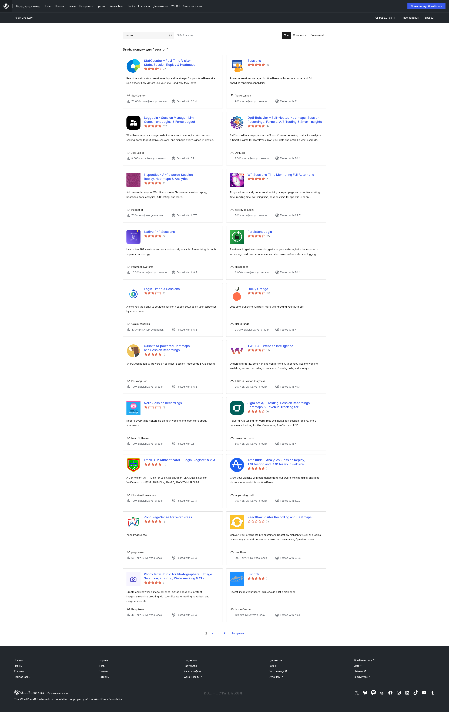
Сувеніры (276, 676)
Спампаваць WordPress (426, 6)
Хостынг (19, 671)
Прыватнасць (22, 676)
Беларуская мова (58, 693)
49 (225, 633)
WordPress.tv (193, 676)
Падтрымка (190, 665)
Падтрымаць (278, 671)
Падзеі (273, 665)
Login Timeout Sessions (162, 289)
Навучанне (190, 660)
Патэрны (104, 676)
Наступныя (237, 633)
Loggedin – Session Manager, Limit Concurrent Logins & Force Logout (170, 120)
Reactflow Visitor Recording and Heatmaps (279, 517)
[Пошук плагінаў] (170, 35)
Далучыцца (276, 660)
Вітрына (104, 660)
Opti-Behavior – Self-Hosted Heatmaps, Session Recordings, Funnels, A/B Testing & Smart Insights (284, 120)
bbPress (360, 671)
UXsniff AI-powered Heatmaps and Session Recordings (167, 348)
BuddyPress (362, 676)
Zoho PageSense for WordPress (168, 517)
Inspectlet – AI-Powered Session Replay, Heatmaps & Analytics (168, 177)
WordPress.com (364, 660)
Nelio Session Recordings (163, 403)
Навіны (18, 665)
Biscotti (253, 574)
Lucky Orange (257, 289)
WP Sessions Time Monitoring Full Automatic (280, 175)
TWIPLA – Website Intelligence (270, 346)
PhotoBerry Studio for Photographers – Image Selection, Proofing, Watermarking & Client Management (178, 576)
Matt (358, 665)
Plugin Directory (23, 17)
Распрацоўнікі (192, 671)
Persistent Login (259, 232)
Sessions (254, 60)
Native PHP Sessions (159, 232)
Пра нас (19, 660)
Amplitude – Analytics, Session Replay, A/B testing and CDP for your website (276, 462)
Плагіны (103, 671)
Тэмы (102, 665)
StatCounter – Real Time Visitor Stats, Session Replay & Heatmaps (169, 62)
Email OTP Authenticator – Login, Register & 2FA (179, 460)
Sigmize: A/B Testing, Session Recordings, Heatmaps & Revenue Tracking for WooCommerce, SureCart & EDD (279, 405)
